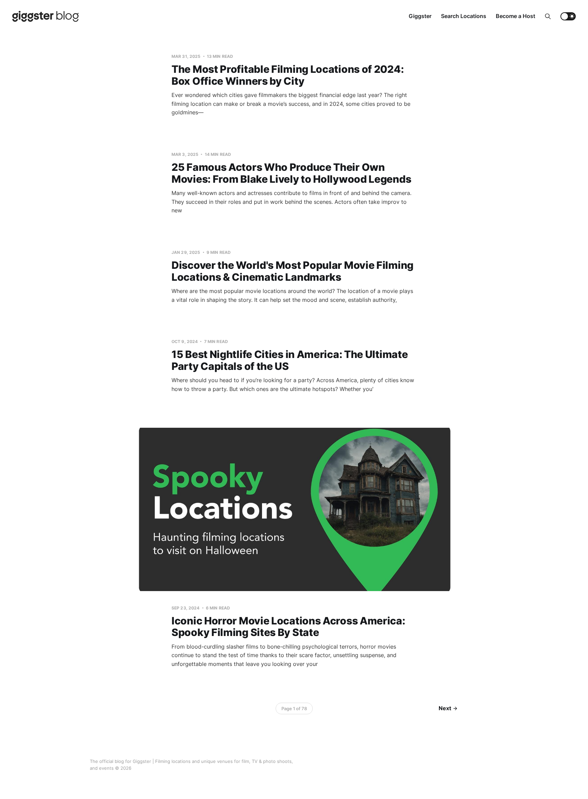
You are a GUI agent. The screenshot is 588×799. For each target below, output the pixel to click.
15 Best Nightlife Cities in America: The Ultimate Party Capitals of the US (290, 360)
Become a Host (515, 16)
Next (445, 708)
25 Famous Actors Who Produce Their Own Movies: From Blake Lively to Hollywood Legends (291, 173)
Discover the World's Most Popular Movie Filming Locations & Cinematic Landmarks (292, 271)
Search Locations (463, 16)
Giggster (420, 16)
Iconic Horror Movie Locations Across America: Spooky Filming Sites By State (288, 627)
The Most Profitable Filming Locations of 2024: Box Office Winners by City (288, 75)
